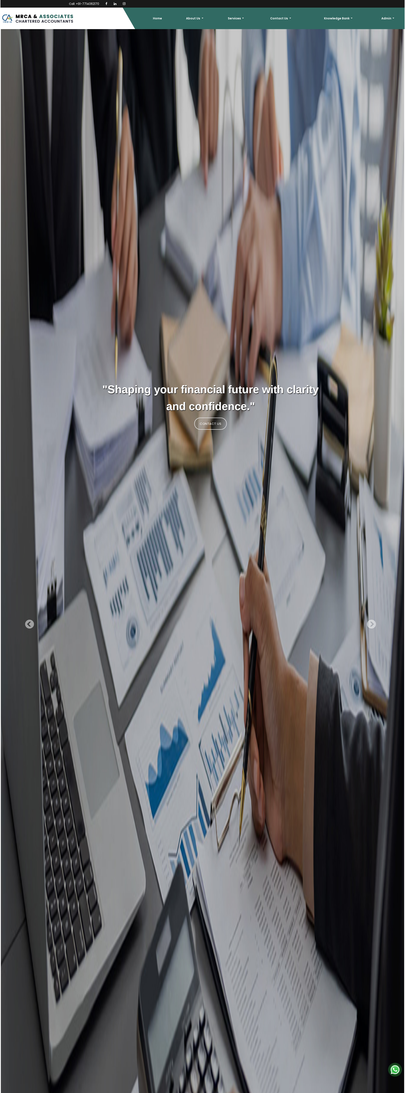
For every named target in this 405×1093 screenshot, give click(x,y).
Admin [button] (386, 18)
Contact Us (210, 423)
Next (370, 625)
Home (157, 18)
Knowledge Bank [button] (337, 18)
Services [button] (235, 18)
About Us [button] (193, 18)
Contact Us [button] (279, 18)
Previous (30, 625)
